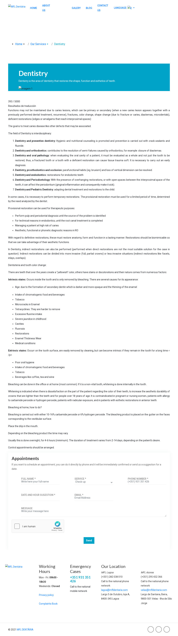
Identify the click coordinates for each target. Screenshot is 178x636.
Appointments (155, 9)
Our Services (38, 44)
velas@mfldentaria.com (154, 590)
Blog (89, 8)
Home (33, 8)
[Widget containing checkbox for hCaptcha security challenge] (38, 526)
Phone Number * (138, 478)
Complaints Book (48, 603)
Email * (79, 495)
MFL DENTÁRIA (25, 629)
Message (27, 508)
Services (61, 8)
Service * (80, 478)
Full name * (28, 478)
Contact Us (102, 8)
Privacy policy (46, 595)
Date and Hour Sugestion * (38, 495)
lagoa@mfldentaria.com (114, 590)
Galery (76, 8)
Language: (120, 7)
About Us (46, 8)
